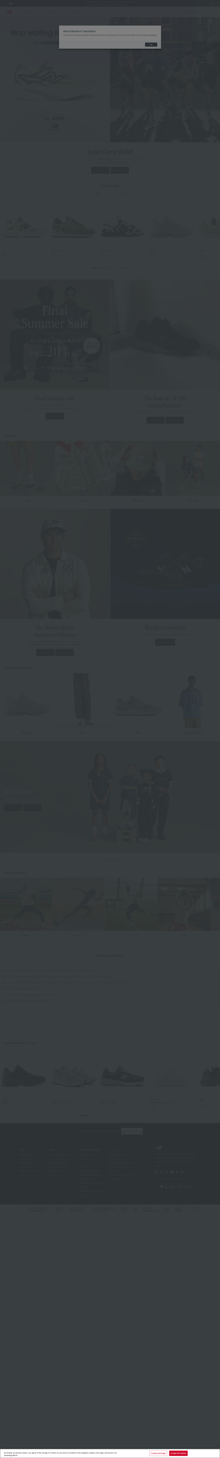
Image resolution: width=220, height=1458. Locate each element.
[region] (110, 1453)
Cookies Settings (158, 1453)
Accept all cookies (178, 1453)
